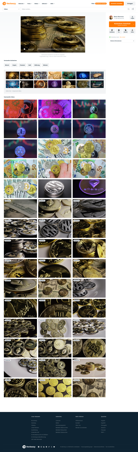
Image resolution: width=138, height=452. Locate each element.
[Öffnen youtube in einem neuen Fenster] (54, 446)
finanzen (22, 65)
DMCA (57, 423)
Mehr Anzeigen (97, 84)
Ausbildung (34, 430)
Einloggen (130, 3)
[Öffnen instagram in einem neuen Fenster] (41, 446)
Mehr (52, 3)
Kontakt (78, 423)
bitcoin (7, 65)
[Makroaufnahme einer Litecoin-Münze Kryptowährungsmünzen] (54, 188)
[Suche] (129, 9)
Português (104, 425)
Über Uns (78, 425)
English (103, 420)
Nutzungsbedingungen (87, 446)
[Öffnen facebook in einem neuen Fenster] (38, 446)
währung (37, 65)
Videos (36, 3)
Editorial (44, 3)
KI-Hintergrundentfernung (38, 437)
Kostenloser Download (122, 24)
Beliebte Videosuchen (61, 432)
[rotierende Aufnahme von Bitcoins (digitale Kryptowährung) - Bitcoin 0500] (89, 348)
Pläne (92, 3)
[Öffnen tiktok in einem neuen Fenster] (49, 446)
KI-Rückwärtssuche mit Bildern (39, 434)
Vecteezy (33, 423)
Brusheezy (34, 420)
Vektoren (21, 3)
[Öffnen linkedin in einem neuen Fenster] (43, 446)
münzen (45, 65)
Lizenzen (58, 420)
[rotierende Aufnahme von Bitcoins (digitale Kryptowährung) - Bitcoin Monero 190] (89, 388)
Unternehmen (35, 427)
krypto (14, 65)
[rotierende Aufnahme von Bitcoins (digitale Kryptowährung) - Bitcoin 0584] (54, 308)
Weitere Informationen (115, 41)
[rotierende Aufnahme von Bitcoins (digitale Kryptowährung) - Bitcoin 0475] (20, 388)
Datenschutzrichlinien (99, 446)
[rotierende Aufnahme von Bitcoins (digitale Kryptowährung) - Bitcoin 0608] (89, 228)
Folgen (132, 18)
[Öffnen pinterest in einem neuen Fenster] (46, 446)
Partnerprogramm (61, 425)
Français (103, 430)
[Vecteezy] (9, 3)
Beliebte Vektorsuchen (62, 427)
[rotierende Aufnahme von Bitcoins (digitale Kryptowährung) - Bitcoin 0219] (89, 268)
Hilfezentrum (79, 420)
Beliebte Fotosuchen (61, 430)
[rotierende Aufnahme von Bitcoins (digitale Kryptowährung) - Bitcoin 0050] (54, 388)
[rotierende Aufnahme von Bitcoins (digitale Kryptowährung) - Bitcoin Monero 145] (89, 368)
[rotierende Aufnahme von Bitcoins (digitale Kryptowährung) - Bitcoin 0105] (89, 248)
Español (103, 423)
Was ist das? (122, 37)
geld (29, 65)
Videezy (33, 425)
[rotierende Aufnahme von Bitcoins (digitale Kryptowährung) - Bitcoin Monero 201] (54, 288)
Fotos (29, 3)
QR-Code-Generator (36, 439)
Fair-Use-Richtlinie (110, 446)
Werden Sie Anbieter (81, 427)
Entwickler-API (35, 432)
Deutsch (103, 427)
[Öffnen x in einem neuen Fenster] (51, 446)
